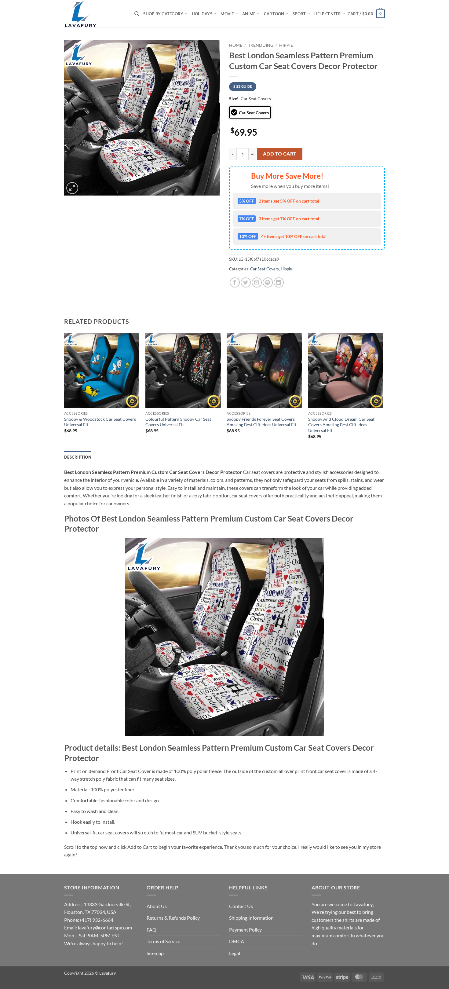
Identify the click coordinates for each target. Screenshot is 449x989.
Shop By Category (163, 13)
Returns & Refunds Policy (173, 918)
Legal (234, 953)
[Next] (383, 391)
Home (235, 45)
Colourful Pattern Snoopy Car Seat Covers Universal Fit (178, 421)
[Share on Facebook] (235, 282)
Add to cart (280, 153)
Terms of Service (163, 941)
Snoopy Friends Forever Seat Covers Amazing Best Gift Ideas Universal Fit (261, 421)
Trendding (260, 45)
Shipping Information (251, 918)
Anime (248, 13)
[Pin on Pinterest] (268, 282)
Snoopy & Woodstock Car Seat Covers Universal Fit (100, 421)
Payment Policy (245, 929)
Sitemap (155, 953)
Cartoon (274, 13)
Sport (299, 13)
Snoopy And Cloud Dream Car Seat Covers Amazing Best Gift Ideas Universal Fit (341, 424)
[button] (366, 13)
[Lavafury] (94, 13)
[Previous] (64, 391)
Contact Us (241, 906)
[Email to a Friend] (257, 282)
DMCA (236, 941)
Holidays (202, 13)
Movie (227, 13)
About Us (157, 906)
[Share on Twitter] (246, 282)
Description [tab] (77, 457)
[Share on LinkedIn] (279, 282)
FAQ (151, 929)
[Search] (136, 14)
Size (234, 98)
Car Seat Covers (264, 268)
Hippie (286, 45)
